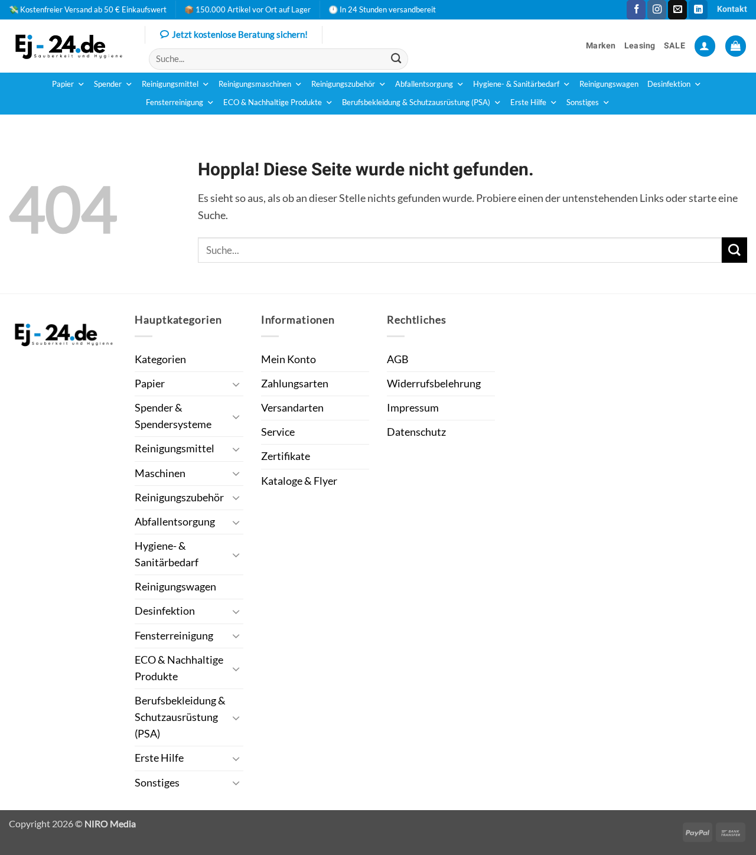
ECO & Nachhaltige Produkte (272, 102)
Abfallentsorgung (424, 84)
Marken (601, 46)
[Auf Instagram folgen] (656, 9)
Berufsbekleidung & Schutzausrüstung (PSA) (416, 102)
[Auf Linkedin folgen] (698, 9)
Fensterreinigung (174, 102)
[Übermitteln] (396, 59)
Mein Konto (288, 359)
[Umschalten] (236, 384)
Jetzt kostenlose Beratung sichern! (240, 34)
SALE (674, 46)
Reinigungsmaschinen (255, 84)
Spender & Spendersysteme (173, 416)
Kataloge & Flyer (299, 481)
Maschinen (160, 473)
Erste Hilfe (528, 102)
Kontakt (732, 9)
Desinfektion (668, 84)
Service (278, 432)
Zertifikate (285, 456)
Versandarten (292, 408)
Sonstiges (582, 102)
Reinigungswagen (608, 84)
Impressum (413, 408)
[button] (705, 46)
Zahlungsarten (294, 383)
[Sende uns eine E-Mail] (677, 9)
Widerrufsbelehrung (434, 383)
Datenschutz (416, 432)
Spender (108, 84)
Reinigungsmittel (170, 84)
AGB (398, 359)
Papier (63, 84)
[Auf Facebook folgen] (636, 9)
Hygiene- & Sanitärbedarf (516, 84)
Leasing (640, 46)
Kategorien (160, 359)
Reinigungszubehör (343, 84)
